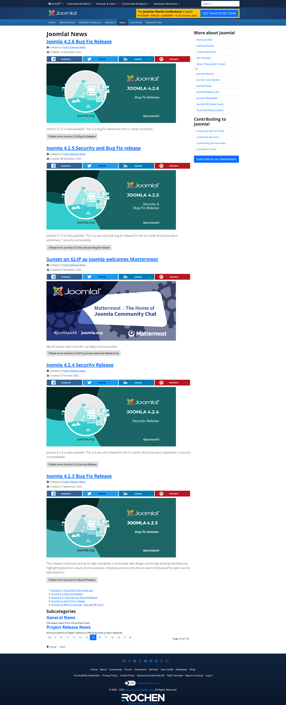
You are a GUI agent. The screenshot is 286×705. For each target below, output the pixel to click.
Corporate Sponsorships (210, 131)
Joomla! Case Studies (208, 79)
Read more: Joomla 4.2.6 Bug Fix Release (72, 136)
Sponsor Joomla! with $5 (150, 675)
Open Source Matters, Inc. (139, 689)
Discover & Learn (106, 3)
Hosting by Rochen (143, 703)
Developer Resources (166, 3)
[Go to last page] (130, 637)
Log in (208, 675)
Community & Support (135, 3)
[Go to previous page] (55, 637)
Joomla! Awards (205, 73)
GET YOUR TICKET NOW (219, 13)
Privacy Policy (109, 675)
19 (118, 637)
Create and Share (206, 51)
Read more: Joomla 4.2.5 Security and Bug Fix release (80, 247)
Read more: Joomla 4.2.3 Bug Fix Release (72, 580)
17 (106, 637)
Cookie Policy (127, 675)
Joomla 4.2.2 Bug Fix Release (67, 594)
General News (60, 617)
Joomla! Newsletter (207, 98)
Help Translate (175, 675)
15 (93, 637)
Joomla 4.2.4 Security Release (80, 365)
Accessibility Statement (87, 675)
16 (99, 637)
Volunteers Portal (206, 149)
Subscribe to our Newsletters (216, 159)
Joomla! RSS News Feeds (210, 104)
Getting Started (205, 45)
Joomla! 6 (110, 22)
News (122, 22)
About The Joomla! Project (211, 64)
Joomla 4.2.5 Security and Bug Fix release (93, 148)
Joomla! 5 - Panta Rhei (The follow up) (72, 590)
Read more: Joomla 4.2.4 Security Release (73, 464)
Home (51, 22)
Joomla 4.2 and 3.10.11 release (68, 601)
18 (112, 637)
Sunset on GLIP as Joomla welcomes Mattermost (102, 259)
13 (80, 637)
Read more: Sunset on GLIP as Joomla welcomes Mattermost (84, 353)
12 (74, 637)
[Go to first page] (49, 637)
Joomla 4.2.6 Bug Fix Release (79, 41)
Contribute (136, 22)
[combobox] (220, 4)
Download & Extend (78, 3)
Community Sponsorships (211, 143)
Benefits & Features (90, 22)
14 (86, 637)
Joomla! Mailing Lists (207, 92)
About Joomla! (67, 22)
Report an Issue (194, 675)
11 (67, 637)
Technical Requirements (209, 110)
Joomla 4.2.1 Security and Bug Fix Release (74, 597)
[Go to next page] (124, 637)
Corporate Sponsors (207, 137)
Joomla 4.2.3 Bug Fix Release (79, 476)
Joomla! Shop (203, 86)
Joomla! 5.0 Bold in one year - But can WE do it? (77, 604)
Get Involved (203, 58)
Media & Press (154, 22)
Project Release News (74, 47)
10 (61, 637)
